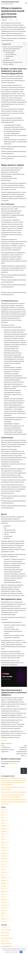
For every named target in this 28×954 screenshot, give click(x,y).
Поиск (3, 766)
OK (21, 952)
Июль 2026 (4, 812)
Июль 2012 (4, 921)
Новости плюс (5, 941)
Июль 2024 (4, 864)
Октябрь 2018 (5, 902)
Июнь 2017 (4, 910)
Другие (7, 58)
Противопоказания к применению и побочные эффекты (12, 63)
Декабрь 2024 (5, 853)
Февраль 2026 (5, 826)
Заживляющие (9, 56)
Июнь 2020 (4, 894)
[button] (26, 3)
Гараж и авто (5, 932)
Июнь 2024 (4, 867)
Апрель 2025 (5, 842)
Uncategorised (8, 743)
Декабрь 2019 (5, 899)
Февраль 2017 (5, 918)
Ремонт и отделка (6, 943)
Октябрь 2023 (5, 886)
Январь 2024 (5, 880)
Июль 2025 (4, 836)
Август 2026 (4, 809)
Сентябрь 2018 (5, 905)
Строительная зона (10, 2)
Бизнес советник (6, 930)
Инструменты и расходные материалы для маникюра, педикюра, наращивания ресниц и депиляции (14, 802)
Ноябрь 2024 (5, 856)
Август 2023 (4, 888)
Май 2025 (4, 839)
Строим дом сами (6, 946)
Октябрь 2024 (5, 858)
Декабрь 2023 (5, 883)
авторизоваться (13, 763)
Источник (4, 740)
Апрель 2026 (5, 820)
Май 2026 (4, 817)
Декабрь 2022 (5, 891)
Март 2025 (4, 845)
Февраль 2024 (5, 877)
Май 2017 (4, 913)
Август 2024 (4, 861)
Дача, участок (5, 935)
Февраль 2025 (5, 847)
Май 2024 (4, 869)
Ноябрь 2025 (5, 831)
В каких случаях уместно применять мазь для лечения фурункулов (13, 47)
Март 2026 (4, 823)
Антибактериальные (11, 54)
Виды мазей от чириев (9, 50)
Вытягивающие (10, 52)
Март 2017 (4, 916)
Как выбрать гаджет (7, 938)
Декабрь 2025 (5, 828)
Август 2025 (4, 834)
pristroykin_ (12, 19)
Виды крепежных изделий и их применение (13, 792)
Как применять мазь (8, 60)
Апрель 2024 (5, 872)
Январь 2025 (5, 850)
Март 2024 (4, 875)
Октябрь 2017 (5, 908)
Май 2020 (4, 897)
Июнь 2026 (4, 815)
